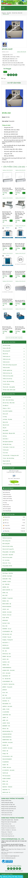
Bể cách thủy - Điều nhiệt (8, 402)
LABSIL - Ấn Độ (5, 709)
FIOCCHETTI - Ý (5, 642)
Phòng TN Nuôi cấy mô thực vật (8, 808)
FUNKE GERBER (5, 648)
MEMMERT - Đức (6, 725)
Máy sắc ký (5, 353)
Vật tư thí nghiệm (7, 508)
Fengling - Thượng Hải (7, 639)
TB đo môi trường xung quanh (10, 364)
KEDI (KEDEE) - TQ (6, 703)
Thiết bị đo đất (6, 367)
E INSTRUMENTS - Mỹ (7, 631)
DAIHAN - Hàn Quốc (7, 612)
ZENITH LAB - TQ (6, 792)
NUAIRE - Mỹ (5, 745)
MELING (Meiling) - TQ (7, 731)
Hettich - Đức (5, 659)
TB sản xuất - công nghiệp (9, 387)
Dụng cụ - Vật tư (6, 408)
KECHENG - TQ (5, 700)
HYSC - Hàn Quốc (6, 673)
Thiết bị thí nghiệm (7, 496)
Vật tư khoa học (6, 492)
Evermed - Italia (6, 623)
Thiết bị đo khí (6, 362)
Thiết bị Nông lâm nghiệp (7, 802)
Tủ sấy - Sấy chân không (8, 381)
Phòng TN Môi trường (6, 800)
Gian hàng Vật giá (7, 510)
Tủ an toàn (5, 452)
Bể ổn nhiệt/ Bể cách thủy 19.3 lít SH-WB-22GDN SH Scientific (7, 245)
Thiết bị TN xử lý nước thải (7, 810)
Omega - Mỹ (5, 753)
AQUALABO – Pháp (6, 578)
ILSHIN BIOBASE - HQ (7, 681)
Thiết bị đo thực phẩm (8, 376)
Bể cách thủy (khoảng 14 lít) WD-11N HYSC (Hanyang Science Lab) (7, 300)
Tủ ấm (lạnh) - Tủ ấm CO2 (8, 447)
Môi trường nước (6, 540)
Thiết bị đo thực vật (7, 373)
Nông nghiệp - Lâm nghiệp (8, 552)
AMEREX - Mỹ (5, 587)
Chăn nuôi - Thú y (6, 563)
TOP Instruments (6, 775)
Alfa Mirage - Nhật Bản (7, 573)
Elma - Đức (4, 626)
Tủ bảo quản (6, 450)
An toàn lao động (7, 397)
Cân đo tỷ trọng (6, 345)
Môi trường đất (6, 543)
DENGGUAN (5, 620)
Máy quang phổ (6, 351)
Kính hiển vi (5, 438)
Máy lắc (4, 427)
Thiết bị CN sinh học (7, 378)
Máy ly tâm (5, 422)
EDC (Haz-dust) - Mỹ (7, 634)
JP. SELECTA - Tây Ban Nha (8, 684)
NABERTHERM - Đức (7, 739)
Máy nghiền (5, 430)
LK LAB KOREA (5, 712)
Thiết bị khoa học (7, 494)
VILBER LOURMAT (6, 778)
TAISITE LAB (5, 773)
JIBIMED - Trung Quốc (7, 687)
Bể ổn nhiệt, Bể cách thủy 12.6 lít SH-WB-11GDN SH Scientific (20, 245)
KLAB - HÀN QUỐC (6, 698)
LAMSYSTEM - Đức (6, 714)
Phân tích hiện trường (7, 546)
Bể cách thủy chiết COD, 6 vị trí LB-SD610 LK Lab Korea (7, 190)
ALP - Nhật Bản (5, 584)
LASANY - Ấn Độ (6, 723)
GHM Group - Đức (6, 653)
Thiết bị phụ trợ (6, 356)
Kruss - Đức (5, 692)
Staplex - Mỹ (5, 764)
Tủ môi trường (6, 384)
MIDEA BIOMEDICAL (6, 737)
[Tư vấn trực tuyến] (14, 470)
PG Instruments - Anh (7, 756)
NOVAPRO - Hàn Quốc (7, 742)
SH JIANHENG (5, 761)
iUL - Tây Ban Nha (6, 678)
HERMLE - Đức (5, 664)
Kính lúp (5, 436)
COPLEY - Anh (5, 609)
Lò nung (5, 416)
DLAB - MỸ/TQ (5, 617)
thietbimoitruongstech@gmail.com (11, 856)
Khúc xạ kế (5, 413)
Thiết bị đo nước (6, 359)
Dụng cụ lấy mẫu (7, 348)
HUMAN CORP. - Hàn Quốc (8, 670)
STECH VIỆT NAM (7, 490)
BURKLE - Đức (5, 601)
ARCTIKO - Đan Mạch (7, 576)
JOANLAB (4, 689)
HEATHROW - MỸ (6, 675)
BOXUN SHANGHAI (6, 606)
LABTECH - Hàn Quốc (7, 706)
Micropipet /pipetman (8, 441)
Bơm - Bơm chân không (8, 400)
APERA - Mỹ (5, 592)
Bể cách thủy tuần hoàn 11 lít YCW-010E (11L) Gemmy (7, 328)
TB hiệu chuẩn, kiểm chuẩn (9, 389)
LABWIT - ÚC (5, 717)
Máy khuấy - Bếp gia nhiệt (9, 433)
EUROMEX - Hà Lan (6, 628)
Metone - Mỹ (5, 728)
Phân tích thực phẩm (7, 557)
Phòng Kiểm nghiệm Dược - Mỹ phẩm (9, 819)
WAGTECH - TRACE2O (7, 786)
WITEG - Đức (5, 784)
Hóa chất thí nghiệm (7, 411)
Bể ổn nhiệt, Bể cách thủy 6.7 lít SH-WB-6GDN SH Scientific (7, 273)
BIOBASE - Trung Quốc (7, 598)
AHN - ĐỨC (5, 595)
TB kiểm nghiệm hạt (7, 370)
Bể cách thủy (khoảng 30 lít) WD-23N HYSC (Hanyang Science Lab (20, 273)
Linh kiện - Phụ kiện (7, 419)
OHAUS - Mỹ (5, 750)
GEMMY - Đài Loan (6, 656)
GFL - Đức (4, 651)
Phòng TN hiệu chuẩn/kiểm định (8, 806)
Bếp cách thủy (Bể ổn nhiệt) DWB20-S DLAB (20, 301)
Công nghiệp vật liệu (7, 565)
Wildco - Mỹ (5, 781)
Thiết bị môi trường (7, 498)
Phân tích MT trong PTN (8, 549)
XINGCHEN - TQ (6, 789)
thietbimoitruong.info (10, 858)
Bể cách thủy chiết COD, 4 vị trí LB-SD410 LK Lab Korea (20, 190)
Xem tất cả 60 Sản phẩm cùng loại (14, 337)
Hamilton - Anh (6, 662)
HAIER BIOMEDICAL (6, 667)
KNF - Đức (4, 695)
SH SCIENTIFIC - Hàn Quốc (8, 770)
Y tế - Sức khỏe (5, 560)
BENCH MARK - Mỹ (6, 603)
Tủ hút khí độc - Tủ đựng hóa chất (11, 455)
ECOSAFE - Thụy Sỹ (6, 637)
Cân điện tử (5, 405)
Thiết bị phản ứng (7, 463)
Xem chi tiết (9, 181)
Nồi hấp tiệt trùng (7, 444)
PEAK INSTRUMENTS (7, 759)
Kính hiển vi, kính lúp (8, 500)
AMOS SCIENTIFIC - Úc (7, 589)
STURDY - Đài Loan (6, 767)
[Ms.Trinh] (14, 475)
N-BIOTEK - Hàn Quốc (7, 748)
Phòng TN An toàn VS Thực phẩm (8, 822)
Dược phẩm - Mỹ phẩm (7, 554)
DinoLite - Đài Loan (6, 614)
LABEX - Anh (5, 720)
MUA (5, 71)
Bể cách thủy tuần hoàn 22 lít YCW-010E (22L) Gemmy (20, 328)
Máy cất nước (6, 425)
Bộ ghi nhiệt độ (6, 461)
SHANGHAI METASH (7, 734)
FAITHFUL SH (5, 645)
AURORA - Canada (6, 581)
